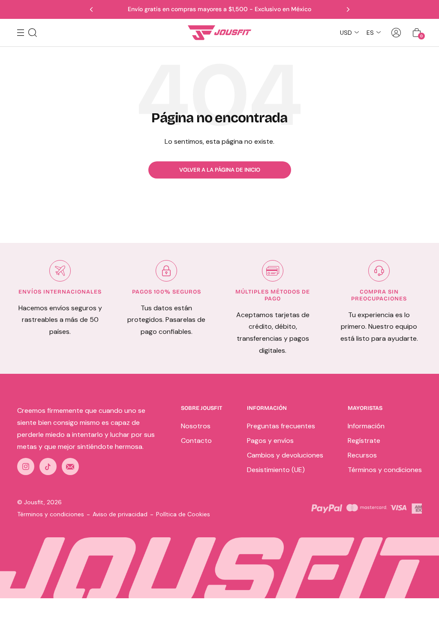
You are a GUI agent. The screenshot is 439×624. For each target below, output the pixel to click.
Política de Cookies (183, 514)
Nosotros (195, 425)
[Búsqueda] (32, 32)
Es (370, 32)
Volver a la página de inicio (219, 169)
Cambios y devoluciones (285, 455)
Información (366, 425)
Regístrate (364, 440)
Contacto (196, 440)
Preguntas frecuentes (281, 425)
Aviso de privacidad (120, 514)
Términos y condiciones (385, 469)
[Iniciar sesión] (396, 32)
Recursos (362, 455)
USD (346, 32)
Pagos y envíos (270, 440)
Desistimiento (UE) (276, 469)
